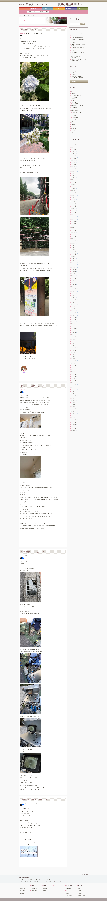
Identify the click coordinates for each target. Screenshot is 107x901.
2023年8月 (73, 179)
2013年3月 (73, 406)
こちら (21, 813)
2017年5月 (73, 313)
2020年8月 (73, 245)
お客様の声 (68, 888)
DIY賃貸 (74, 115)
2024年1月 (73, 170)
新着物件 (21, 881)
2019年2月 (73, 277)
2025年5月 (73, 149)
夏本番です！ (74, 35)
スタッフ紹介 (80, 888)
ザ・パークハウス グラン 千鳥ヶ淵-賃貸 (43, 879)
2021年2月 (73, 234)
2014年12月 (73, 367)
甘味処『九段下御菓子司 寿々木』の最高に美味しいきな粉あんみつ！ (78, 78)
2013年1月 (73, 409)
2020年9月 (73, 243)
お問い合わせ (80, 893)
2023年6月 (73, 182)
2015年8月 (73, 352)
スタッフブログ (33, 15)
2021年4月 (73, 230)
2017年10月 (73, 304)
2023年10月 (73, 175)
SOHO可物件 (44, 881)
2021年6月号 (23, 811)
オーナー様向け (57, 8)
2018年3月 (73, 295)
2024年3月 (73, 166)
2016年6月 (73, 334)
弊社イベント (74, 134)
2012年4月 (73, 426)
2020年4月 (73, 253)
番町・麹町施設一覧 (70, 895)
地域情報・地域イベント (30, 33)
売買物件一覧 (34, 888)
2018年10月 (73, 282)
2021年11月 (73, 217)
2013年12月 (73, 389)
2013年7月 (73, 398)
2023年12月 (73, 171)
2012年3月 (73, 428)
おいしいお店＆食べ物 (76, 95)
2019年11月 (73, 262)
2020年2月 (73, 256)
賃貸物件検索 (22, 890)
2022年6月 (73, 205)
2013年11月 (73, 391)
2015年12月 (73, 345)
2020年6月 (73, 249)
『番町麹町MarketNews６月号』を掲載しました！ (35, 799)
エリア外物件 (59, 881)
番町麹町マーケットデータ (31, 803)
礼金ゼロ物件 (28, 881)
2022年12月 (73, 193)
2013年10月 (73, 393)
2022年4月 (73, 208)
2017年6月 (73, 312)
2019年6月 (73, 271)
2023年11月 (73, 173)
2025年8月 (73, 144)
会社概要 (80, 890)
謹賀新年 (73, 74)
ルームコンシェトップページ (24, 15)
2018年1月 (73, 299)
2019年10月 (73, 264)
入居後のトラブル (76, 117)
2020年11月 (73, 240)
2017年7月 (73, 310)
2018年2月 (73, 297)
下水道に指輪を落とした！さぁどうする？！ (33, 552)
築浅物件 (51, 881)
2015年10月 (73, 349)
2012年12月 (73, 411)
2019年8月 (73, 267)
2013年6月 (73, 400)
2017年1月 (73, 321)
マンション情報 (74, 102)
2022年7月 (73, 203)
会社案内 (79, 8)
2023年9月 (73, 177)
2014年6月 (73, 378)
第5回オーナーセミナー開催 (77, 33)
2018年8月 (73, 286)
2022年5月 (73, 206)
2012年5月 (73, 424)
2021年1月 (73, 236)
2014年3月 (73, 384)
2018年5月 (73, 291)
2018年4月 (73, 293)
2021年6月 (73, 227)
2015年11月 (73, 347)
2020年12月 (73, 238)
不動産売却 (68, 8)
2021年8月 (73, 223)
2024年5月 (73, 162)
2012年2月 (73, 430)
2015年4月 (73, 360)
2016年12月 (73, 323)
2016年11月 (73, 325)
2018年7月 (73, 288)
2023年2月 (73, 190)
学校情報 (73, 93)
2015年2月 (73, 363)
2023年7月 (73, 181)
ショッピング (74, 97)
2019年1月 (73, 278)
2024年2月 (73, 168)
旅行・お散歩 (74, 130)
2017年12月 (73, 301)
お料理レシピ (74, 107)
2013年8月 (73, 397)
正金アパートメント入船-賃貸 (25, 879)
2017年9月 (73, 306)
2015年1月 (73, 365)
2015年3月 (73, 361)
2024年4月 (73, 164)
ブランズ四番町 (76, 103)
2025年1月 (73, 153)
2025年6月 (73, 147)
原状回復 (74, 119)
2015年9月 (73, 350)
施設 (38, 33)
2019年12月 (73, 260)
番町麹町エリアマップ (70, 893)
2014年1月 (73, 387)
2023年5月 (73, 184)
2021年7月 (73, 225)
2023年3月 (73, 188)
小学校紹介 (22, 893)
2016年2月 (73, 341)
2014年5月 (73, 380)
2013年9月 (73, 395)
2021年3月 (73, 232)
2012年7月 (73, 421)
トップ (20, 8)
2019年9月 (73, 265)
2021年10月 (73, 219)
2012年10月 (73, 415)
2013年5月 (73, 402)
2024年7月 (73, 158)
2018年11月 (73, 280)
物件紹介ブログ (69, 890)
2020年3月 (73, 254)
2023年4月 (73, 186)
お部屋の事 (73, 132)
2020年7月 (73, 247)
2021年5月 (73, 229)
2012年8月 (73, 419)
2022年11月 (73, 195)
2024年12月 (73, 155)
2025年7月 (73, 145)
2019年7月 (73, 269)
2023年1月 (73, 192)
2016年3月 (73, 339)
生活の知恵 (73, 128)
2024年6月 (73, 160)
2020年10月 (73, 241)
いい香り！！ (74, 50)
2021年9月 (73, 221)
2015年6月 (73, 356)
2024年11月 (73, 157)
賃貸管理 (45, 888)
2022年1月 (73, 214)
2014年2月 (73, 385)
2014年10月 (73, 371)
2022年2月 (73, 212)
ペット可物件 (36, 881)
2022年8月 (73, 201)
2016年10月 (73, 326)
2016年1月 (73, 343)
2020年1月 (73, 258)
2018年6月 (73, 289)
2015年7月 (73, 354)
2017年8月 (73, 308)
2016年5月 (73, 336)
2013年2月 (73, 408)
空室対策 (45, 890)
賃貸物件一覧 (22, 888)
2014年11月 (73, 369)
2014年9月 (73, 373)
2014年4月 (73, 382)
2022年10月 (73, 197)
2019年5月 (73, 273)
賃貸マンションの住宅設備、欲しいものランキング (35, 386)
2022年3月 (73, 210)
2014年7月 (73, 376)
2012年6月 (73, 422)
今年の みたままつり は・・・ (29, 29)
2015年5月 (73, 358)
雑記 (41, 33)
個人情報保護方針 (81, 895)
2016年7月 (73, 332)
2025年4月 (73, 151)
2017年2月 (73, 319)
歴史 (72, 121)
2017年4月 (73, 315)
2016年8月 (73, 330)
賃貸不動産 (33, 8)
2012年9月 (73, 417)
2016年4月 (73, 337)
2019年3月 (73, 275)
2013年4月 (73, 404)
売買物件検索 (34, 890)
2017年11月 (73, 302)
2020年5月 (73, 251)
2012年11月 (73, 413)
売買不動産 (45, 8)
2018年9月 (73, 284)
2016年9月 (73, 328)
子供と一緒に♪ (74, 109)
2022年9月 (73, 199)
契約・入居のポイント (77, 112)
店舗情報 (73, 124)
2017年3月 (73, 317)
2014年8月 (73, 374)
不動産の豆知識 (74, 110)
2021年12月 (73, 216)
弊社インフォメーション (76, 122)
